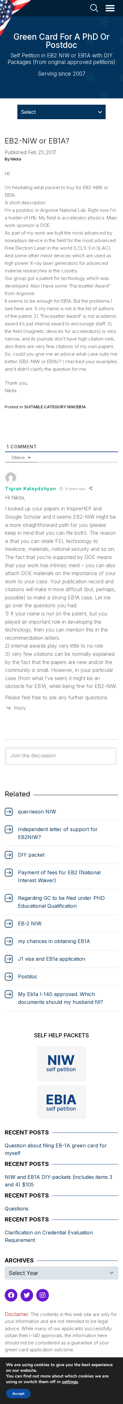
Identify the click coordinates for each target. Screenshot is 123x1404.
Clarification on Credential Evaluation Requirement (49, 1236)
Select (28, 112)
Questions (16, 1208)
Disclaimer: (17, 1314)
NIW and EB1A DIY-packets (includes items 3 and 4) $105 (58, 1181)
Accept (18, 1393)
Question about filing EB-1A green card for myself (56, 1149)
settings (70, 1382)
